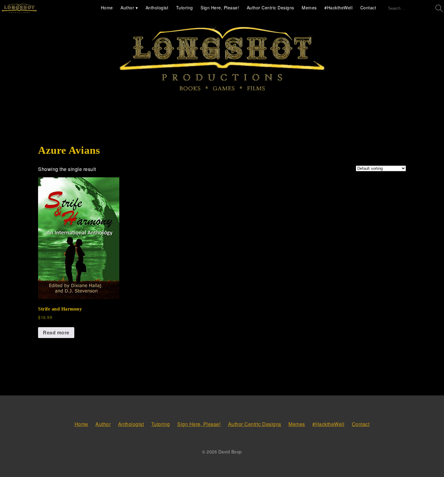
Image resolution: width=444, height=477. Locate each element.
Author (127, 8)
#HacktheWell (338, 8)
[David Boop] (19, 9)
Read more (56, 332)
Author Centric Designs (270, 8)
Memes (309, 8)
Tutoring (184, 8)
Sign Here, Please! (220, 8)
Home (107, 8)
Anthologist (157, 8)
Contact (368, 8)
